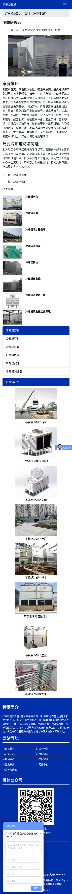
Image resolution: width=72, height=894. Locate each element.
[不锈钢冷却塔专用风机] (36, 442)
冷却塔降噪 (12, 347)
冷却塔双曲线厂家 (35, 295)
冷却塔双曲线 (33, 278)
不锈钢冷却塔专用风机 (36, 461)
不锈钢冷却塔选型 (36, 655)
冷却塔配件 (12, 363)
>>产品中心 (9, 753)
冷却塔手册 (31, 213)
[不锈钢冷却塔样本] (36, 559)
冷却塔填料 (12, 355)
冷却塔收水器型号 (35, 229)
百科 (27, 13)
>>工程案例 (42, 759)
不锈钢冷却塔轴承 (36, 500)
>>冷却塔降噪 (10, 769)
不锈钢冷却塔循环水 (36, 616)
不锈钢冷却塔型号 (36, 694)
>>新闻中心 (9, 759)
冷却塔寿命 (20, 175)
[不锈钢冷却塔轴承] (36, 481)
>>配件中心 (42, 764)
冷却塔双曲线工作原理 (38, 311)
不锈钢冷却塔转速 (36, 422)
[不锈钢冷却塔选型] (36, 636)
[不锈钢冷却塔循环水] (36, 597)
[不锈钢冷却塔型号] (36, 675)
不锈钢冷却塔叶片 (36, 539)
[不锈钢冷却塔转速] (36, 403)
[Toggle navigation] (64, 4)
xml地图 (57, 883)
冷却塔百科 (40, 13)
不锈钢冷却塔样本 (36, 577)
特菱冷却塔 (9, 5)
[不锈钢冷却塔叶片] (36, 520)
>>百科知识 (42, 753)
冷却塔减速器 (14, 371)
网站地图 (48, 883)
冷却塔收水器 (33, 246)
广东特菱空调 (13, 13)
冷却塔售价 (20, 182)
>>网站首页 (9, 748)
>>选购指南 (9, 764)
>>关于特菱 (42, 748)
